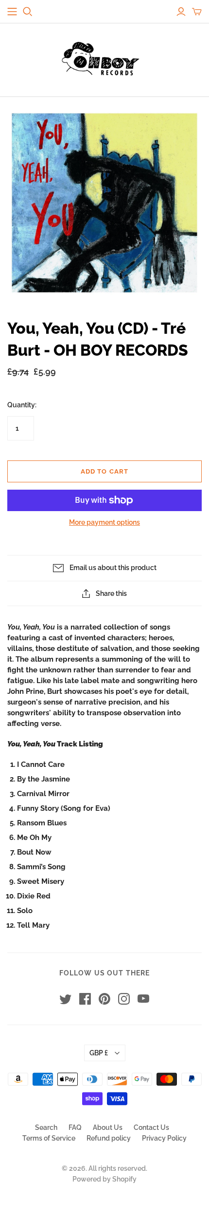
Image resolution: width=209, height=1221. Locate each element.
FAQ (75, 1127)
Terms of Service (48, 1138)
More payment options (104, 522)
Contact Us (151, 1127)
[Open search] (28, 12)
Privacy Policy (164, 1138)
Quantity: (21, 405)
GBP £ (98, 1053)
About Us (107, 1127)
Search (46, 1127)
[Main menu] (12, 12)
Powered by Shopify (104, 1179)
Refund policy (109, 1138)
